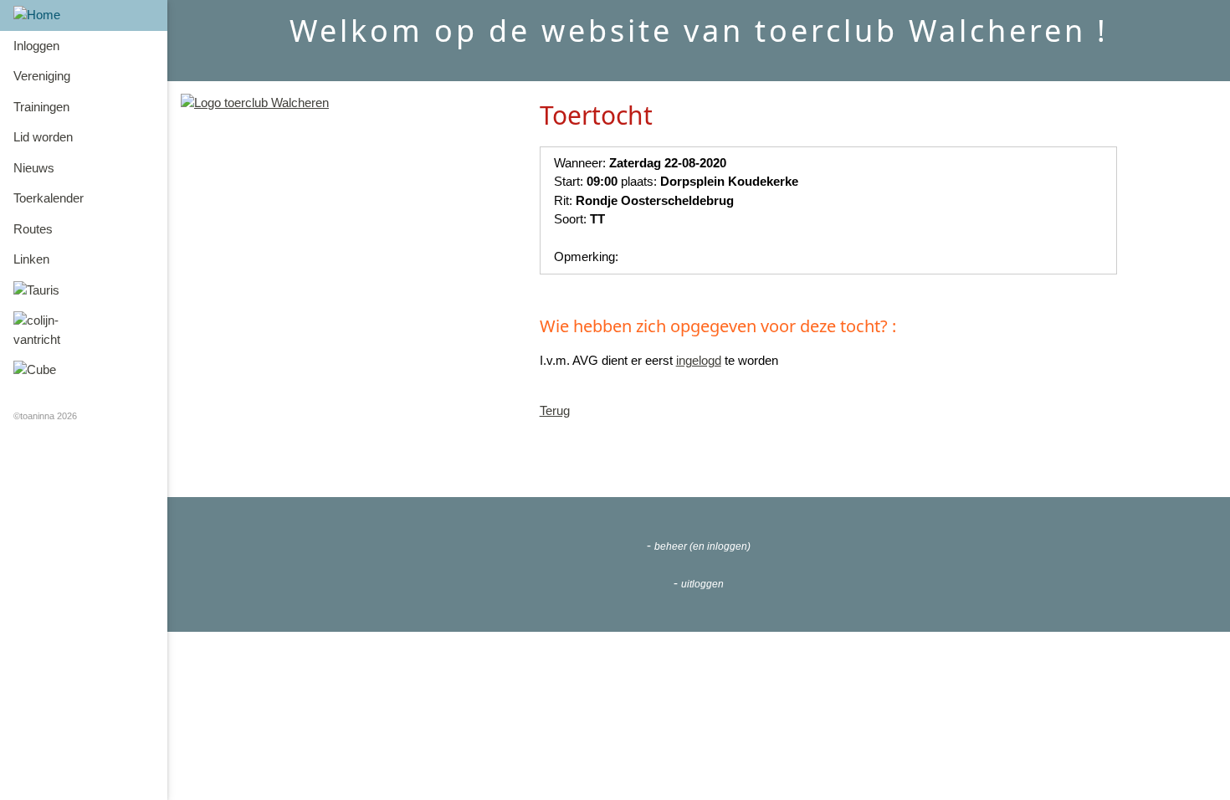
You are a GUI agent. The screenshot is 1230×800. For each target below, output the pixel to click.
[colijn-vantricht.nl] (83, 330)
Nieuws (33, 168)
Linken (31, 259)
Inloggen (36, 45)
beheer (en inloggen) (702, 546)
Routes (33, 229)
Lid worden (43, 137)
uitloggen (702, 584)
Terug (555, 410)
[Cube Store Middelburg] (83, 370)
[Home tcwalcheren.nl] (255, 102)
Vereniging (41, 76)
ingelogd (698, 360)
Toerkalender (48, 198)
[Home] (83, 15)
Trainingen (41, 107)
